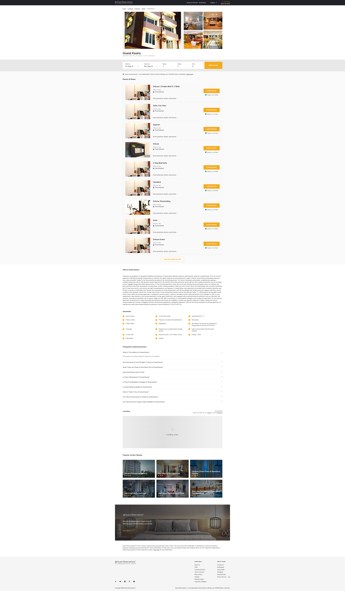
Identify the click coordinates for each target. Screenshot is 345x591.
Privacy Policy (198, 574)
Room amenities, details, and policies (164, 98)
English (212, 3)
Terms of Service (199, 572)
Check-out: (147, 64)
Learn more (189, 74)
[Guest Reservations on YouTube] (133, 581)
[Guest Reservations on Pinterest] (129, 581)
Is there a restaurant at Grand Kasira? (136, 377)
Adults (179, 64)
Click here (156, 550)
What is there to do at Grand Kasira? (136, 392)
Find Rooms (213, 65)
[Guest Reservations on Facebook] (116, 581)
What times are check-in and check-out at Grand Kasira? (143, 367)
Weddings (220, 572)
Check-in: (127, 64)
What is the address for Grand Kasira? (136, 352)
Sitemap (197, 577)
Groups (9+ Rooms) (192, 3)
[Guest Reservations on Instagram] (125, 581)
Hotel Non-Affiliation (201, 582)
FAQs (196, 567)
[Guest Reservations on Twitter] (120, 581)
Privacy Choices (221, 577)
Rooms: (165, 64)
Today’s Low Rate (212, 95)
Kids (193, 64)
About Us (197, 565)
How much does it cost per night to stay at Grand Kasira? (143, 362)
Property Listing (199, 579)
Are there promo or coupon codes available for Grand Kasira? (144, 402)
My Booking (202, 3)
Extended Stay (221, 574)
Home (124, 9)
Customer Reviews (200, 569)
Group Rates (221, 569)
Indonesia (137, 9)
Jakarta (143, 9)
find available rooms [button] (172, 259)
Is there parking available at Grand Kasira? (137, 387)
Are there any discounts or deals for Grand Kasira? (140, 397)
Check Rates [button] (212, 91)
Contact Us (220, 565)
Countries (130, 9)
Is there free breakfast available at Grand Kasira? (140, 382)
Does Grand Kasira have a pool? (133, 372)
